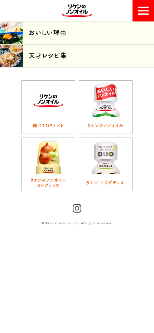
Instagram (77, 208)
